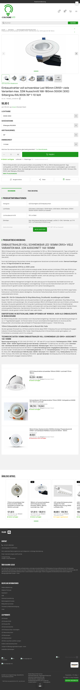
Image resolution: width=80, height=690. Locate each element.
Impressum (4, 593)
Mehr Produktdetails (10, 173)
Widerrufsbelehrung (7, 587)
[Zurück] (3, 53)
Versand (14, 107)
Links (3, 609)
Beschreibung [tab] (11, 191)
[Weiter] (76, 53)
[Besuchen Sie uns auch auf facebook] (9, 532)
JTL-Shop (74, 675)
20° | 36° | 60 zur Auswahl (55, 227)
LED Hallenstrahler (6, 638)
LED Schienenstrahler (7, 627)
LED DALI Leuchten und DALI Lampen (11, 641)
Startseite (11, 29)
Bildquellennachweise (7, 604)
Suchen (73, 23)
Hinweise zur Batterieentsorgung (10, 606)
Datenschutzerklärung (8, 598)
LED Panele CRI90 (6, 621)
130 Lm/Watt (32, 215)
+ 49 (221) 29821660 (8, 545)
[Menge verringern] (4, 154)
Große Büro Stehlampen (8, 649)
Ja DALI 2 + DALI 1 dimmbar (61, 220)
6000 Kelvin (40, 209)
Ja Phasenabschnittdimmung (41, 222)
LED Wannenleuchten (7, 632)
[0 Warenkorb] (70, 11)
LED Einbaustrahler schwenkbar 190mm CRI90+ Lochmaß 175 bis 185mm (50, 372)
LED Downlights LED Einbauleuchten (26, 29)
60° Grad (37, 227)
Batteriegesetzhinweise (8, 601)
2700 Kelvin (32, 209)
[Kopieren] (20, 98)
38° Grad (31, 227)
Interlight (33, 433)
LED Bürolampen (6, 635)
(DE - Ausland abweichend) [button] (39, 159)
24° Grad (44, 227)
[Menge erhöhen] (18, 154)
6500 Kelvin (64, 209)
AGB (3, 595)
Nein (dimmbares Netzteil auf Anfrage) (41, 220)
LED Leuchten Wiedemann (10, 83)
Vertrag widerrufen (71, 680)
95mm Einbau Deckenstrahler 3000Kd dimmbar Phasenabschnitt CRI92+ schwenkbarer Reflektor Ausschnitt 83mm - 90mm (51, 430)
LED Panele (5, 618)
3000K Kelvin (48, 209)
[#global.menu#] (76, 11)
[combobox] (40, 116)
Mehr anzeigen (40, 229)
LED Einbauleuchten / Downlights (10, 629)
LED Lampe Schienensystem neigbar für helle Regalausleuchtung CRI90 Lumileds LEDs (63, 504)
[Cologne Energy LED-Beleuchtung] (9, 11)
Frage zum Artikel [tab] (33, 191)
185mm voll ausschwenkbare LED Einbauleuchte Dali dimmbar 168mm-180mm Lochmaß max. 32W (40, 504)
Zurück (3, 29)
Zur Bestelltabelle (41, 149)
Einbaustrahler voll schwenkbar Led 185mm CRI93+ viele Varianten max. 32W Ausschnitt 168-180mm (28, 31)
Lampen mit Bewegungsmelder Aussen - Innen (14, 646)
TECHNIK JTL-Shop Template (70, 677)
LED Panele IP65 (6, 624)
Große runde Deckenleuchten (9, 644)
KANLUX (32, 375)
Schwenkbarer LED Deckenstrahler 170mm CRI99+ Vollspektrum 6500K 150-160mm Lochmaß (52, 401)
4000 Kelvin (56, 209)
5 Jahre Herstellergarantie (37, 232)
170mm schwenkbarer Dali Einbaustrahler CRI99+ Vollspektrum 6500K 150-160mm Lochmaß (15, 504)
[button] (16, 490)
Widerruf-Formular (6, 590)
